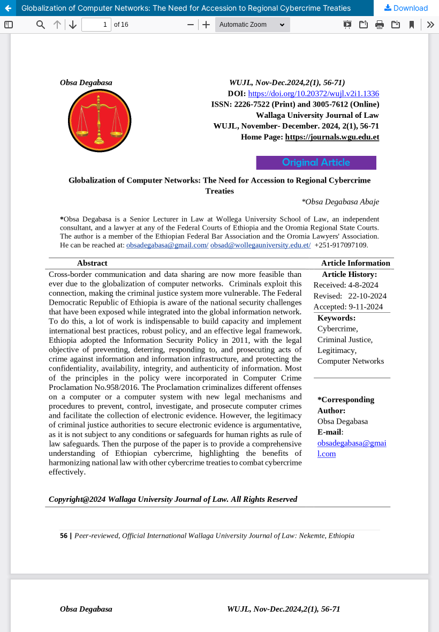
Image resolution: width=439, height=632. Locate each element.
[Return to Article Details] (8, 8)
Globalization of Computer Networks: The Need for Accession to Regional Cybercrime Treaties (186, 7)
